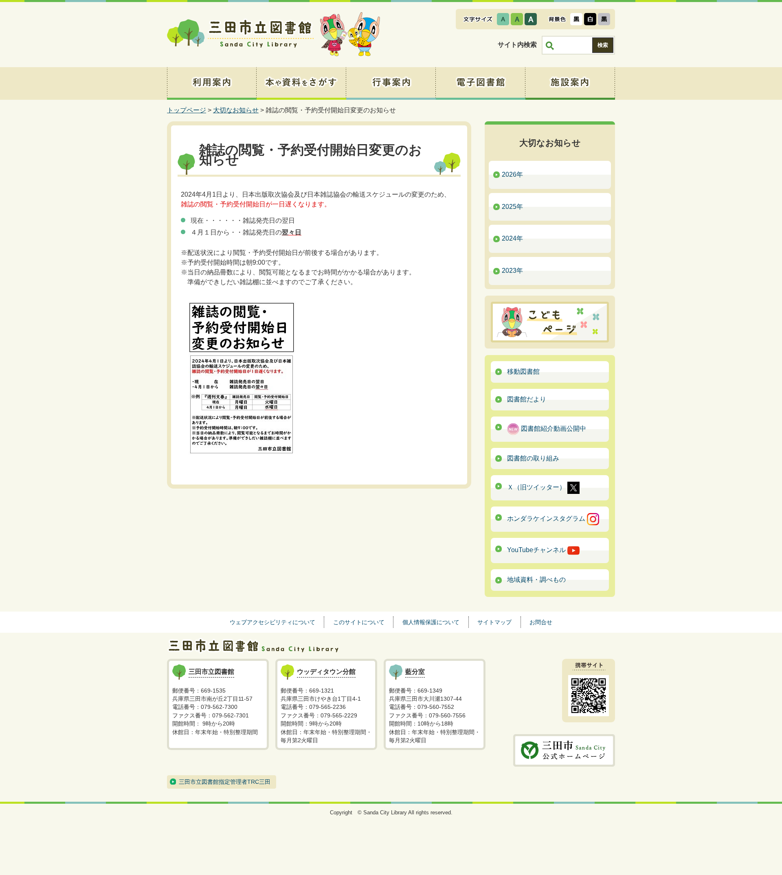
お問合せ (540, 622)
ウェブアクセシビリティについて (272, 622)
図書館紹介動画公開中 (552, 428)
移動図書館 (523, 371)
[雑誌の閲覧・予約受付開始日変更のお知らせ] (241, 377)
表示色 (557, 19)
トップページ (186, 110)
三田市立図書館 (240, 34)
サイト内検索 (517, 44)
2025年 (512, 206)
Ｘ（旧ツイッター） (537, 487)
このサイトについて (358, 622)
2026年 (512, 174)
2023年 (512, 270)
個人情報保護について (430, 622)
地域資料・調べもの (536, 579)
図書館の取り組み (533, 458)
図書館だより (526, 399)
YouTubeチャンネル (537, 550)
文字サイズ (478, 19)
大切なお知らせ (236, 110)
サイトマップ (494, 622)
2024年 (512, 238)
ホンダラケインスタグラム (547, 518)
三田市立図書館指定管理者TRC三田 (224, 782)
